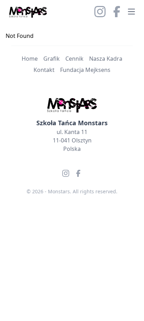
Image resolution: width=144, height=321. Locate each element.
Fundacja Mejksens (85, 70)
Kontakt (44, 70)
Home (30, 58)
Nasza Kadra (105, 58)
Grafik (51, 58)
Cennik (74, 58)
